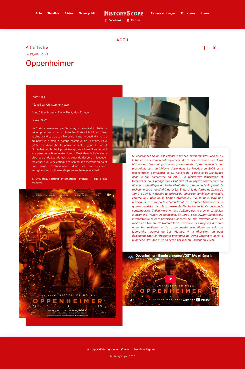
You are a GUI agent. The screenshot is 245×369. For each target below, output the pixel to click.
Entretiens (188, 13)
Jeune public (87, 13)
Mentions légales (144, 349)
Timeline (53, 13)
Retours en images (163, 13)
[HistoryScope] (123, 13)
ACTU (122, 40)
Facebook (114, 20)
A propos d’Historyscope (102, 349)
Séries (69, 13)
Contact (126, 349)
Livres (205, 13)
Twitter (135, 20)
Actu (39, 13)
